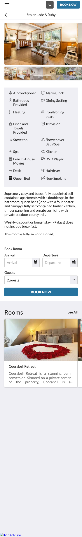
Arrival (9, 255)
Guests (9, 272)
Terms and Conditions (20, 474)
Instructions (13, 477)
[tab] (41, 466)
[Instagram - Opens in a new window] (20, 453)
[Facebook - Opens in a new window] (8, 453)
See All (73, 312)
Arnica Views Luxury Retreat (27, 4)
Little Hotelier (33, 505)
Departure (50, 255)
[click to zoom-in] (41, 44)
